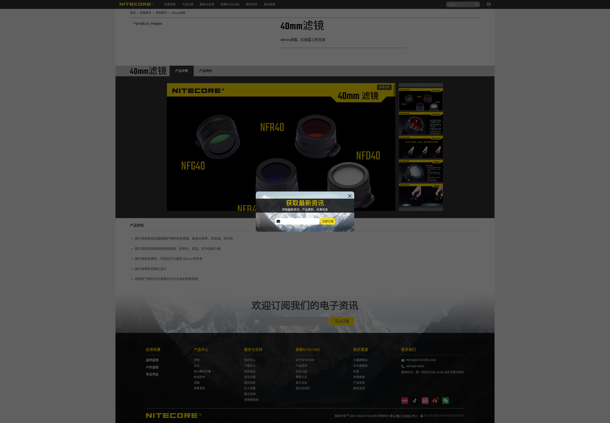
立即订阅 (327, 221)
